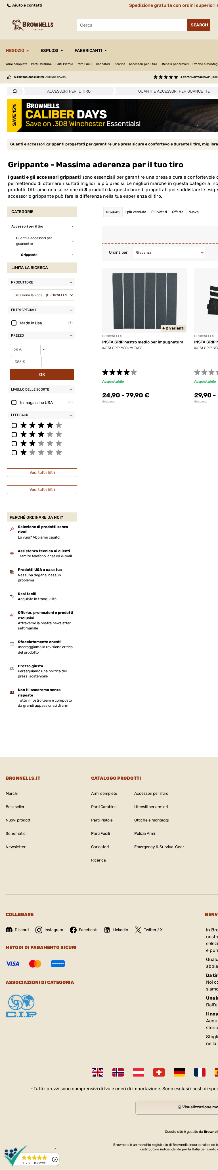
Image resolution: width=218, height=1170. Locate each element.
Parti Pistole (64, 64)
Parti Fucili (84, 64)
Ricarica (119, 64)
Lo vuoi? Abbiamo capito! (39, 537)
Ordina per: (119, 252)
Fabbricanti (88, 50)
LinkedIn (120, 929)
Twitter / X (153, 929)
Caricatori (103, 64)
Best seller (15, 806)
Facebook (88, 929)
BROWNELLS (112, 336)
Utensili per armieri (175, 64)
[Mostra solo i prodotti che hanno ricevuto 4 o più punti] (42, 425)
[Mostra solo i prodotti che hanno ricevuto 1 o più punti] (42, 452)
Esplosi (49, 50)
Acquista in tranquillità (37, 599)
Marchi (12, 793)
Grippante (109, 401)
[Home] (13, 91)
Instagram (54, 929)
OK (42, 374)
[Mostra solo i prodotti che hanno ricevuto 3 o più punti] (42, 434)
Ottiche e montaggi (151, 820)
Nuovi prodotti (18, 820)
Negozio (15, 50)
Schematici (16, 833)
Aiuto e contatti (26, 5)
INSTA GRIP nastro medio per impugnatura (142, 342)
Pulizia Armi (144, 833)
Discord (22, 929)
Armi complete (16, 64)
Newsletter (16, 846)
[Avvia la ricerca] (198, 25)
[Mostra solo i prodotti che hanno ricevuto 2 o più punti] (42, 443)
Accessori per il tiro (143, 64)
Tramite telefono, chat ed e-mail (45, 556)
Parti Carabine (41, 64)
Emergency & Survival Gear (159, 846)
